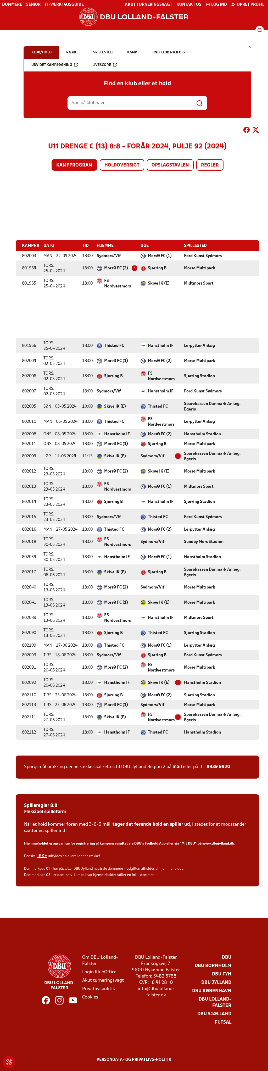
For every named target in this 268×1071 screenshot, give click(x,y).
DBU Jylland (216, 982)
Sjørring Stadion (199, 376)
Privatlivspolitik (98, 989)
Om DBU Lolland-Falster (100, 960)
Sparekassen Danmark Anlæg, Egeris (212, 406)
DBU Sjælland (214, 1014)
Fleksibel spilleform (45, 812)
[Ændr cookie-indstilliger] (9, 1062)
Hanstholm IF (161, 346)
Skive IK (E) (159, 283)
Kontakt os (188, 5)
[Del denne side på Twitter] (255, 131)
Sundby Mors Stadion (204, 542)
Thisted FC (114, 346)
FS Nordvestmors (117, 283)
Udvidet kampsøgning (51, 65)
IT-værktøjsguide (64, 5)
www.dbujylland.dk (218, 843)
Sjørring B (157, 268)
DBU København (211, 991)
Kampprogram (74, 165)
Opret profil (250, 5)
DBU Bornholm (213, 966)
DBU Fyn (221, 974)
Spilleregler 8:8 (40, 805)
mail (177, 767)
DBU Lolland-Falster (215, 1002)
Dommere (12, 5)
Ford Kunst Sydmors (203, 256)
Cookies (90, 997)
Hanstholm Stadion (202, 434)
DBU (226, 957)
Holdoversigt (121, 165)
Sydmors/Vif (109, 256)
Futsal (223, 1022)
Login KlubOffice (99, 972)
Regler (210, 165)
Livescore (101, 65)
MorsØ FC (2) (116, 268)
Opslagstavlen (170, 165)
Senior (33, 5)
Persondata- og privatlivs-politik (134, 1060)
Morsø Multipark (199, 268)
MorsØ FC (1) (160, 256)
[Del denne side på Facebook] (246, 131)
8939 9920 (218, 767)
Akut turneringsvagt (148, 5)
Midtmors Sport (199, 283)
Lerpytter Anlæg (199, 346)
